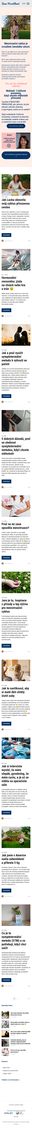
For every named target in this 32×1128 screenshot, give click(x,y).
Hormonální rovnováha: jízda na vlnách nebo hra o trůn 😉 (13, 283)
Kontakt (16, 1116)
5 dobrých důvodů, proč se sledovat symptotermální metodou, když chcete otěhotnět (16, 446)
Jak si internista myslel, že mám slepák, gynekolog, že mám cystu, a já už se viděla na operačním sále (15, 775)
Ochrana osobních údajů (16, 1104)
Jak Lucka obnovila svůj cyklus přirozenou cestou (16, 203)
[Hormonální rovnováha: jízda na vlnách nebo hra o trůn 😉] (5, 1024)
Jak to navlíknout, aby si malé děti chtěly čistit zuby (15, 692)
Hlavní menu (6, 1067)
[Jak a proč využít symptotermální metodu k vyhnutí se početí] (5, 1033)
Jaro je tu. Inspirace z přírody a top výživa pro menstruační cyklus (15, 606)
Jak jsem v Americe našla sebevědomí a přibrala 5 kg (14, 859)
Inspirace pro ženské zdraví (10, 1070)
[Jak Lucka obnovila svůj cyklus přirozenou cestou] (5, 1015)
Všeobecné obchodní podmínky (16, 1110)
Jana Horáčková (10, 3)
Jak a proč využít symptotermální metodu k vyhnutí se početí (14, 358)
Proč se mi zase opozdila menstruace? (15, 526)
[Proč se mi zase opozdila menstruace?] (5, 1052)
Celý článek (6, 235)
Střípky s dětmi (7, 1073)
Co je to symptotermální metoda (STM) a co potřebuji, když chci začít (14, 940)
